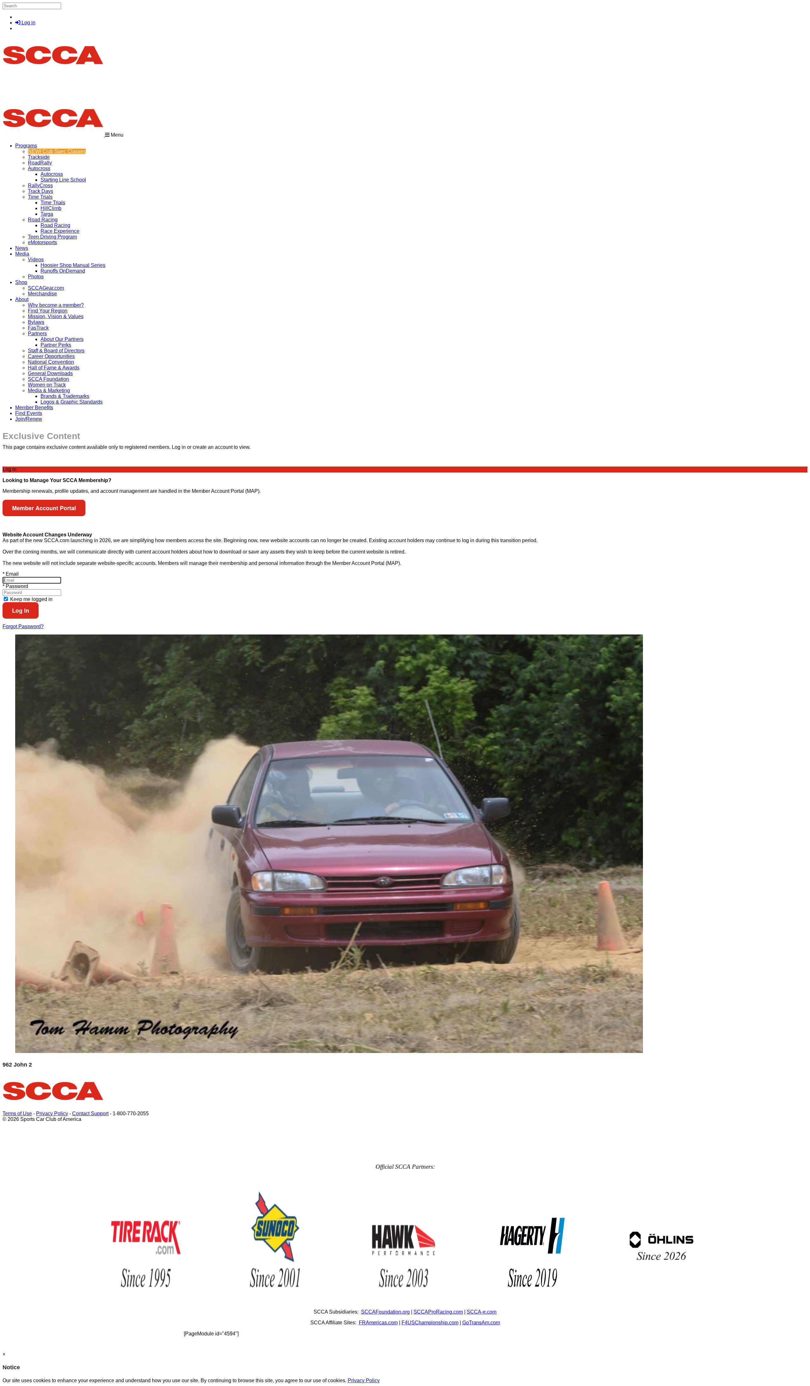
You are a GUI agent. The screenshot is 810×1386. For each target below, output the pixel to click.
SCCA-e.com (481, 1312)
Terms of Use (17, 1113)
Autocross (39, 168)
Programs (26, 145)
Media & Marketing (49, 390)
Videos (36, 259)
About (21, 299)
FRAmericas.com (378, 1322)
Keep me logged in (31, 599)
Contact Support (90, 1113)
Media (22, 254)
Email (11, 574)
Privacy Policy (52, 1113)
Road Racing (43, 219)
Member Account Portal (44, 508)
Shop (21, 282)
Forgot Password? (23, 626)
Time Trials (40, 197)
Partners (37, 333)
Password (15, 586)
